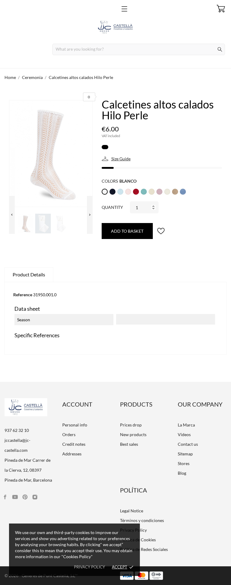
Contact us (188, 444)
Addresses (72, 453)
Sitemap (185, 453)
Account (77, 404)
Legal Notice (131, 510)
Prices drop (131, 424)
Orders (68, 434)
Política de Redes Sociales (144, 549)
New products (133, 434)
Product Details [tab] (29, 274)
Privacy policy (89, 567)
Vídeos (184, 434)
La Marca (186, 424)
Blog (182, 473)
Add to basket (127, 231)
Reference (22, 294)
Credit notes (73, 444)
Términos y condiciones (142, 520)
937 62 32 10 (17, 430)
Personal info (74, 424)
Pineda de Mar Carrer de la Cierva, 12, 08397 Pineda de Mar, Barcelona (28, 470)
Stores (183, 463)
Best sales (129, 444)
